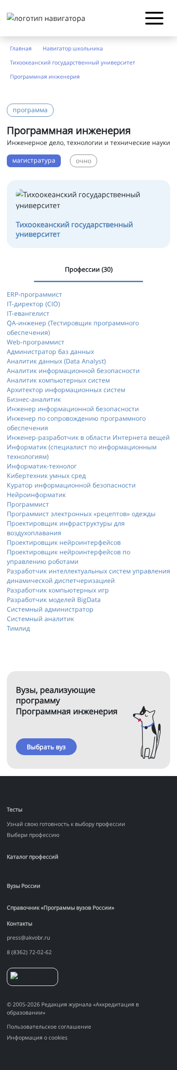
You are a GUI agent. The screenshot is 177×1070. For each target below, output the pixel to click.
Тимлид (18, 628)
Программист (28, 504)
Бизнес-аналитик (34, 399)
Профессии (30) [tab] (89, 269)
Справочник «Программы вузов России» (60, 907)
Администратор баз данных (50, 351)
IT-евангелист (28, 313)
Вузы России (23, 886)
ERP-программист (34, 294)
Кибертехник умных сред (46, 475)
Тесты (14, 809)
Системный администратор (50, 609)
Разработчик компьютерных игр (58, 590)
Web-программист (35, 342)
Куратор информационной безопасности (71, 485)
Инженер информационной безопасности (73, 408)
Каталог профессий (33, 857)
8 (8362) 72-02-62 (29, 952)
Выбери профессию (33, 835)
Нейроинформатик (36, 494)
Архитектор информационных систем (66, 389)
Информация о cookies (37, 1037)
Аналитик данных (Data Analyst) (56, 361)
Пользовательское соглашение (49, 1026)
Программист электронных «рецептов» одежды (81, 513)
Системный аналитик (40, 618)
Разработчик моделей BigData (54, 599)
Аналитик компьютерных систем (58, 380)
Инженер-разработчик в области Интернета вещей (88, 437)
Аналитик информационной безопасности (73, 370)
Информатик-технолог (42, 466)
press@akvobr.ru (28, 937)
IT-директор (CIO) (33, 303)
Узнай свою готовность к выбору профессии (66, 824)
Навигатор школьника (73, 48)
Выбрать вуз (46, 746)
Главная (21, 48)
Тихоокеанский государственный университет (72, 62)
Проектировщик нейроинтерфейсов (64, 542)
